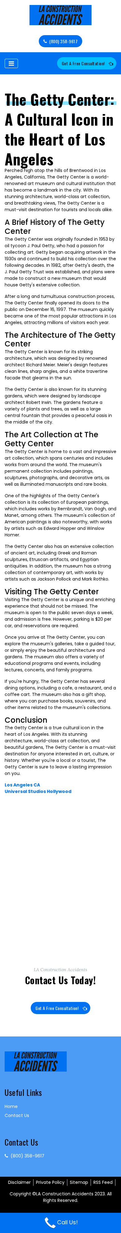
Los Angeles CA (22, 785)
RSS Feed (103, 1182)
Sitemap (79, 1182)
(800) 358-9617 (63, 41)
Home (11, 1106)
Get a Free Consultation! (83, 63)
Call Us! (67, 1222)
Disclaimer (19, 1182)
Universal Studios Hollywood (38, 791)
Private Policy (50, 1182)
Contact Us (17, 1115)
